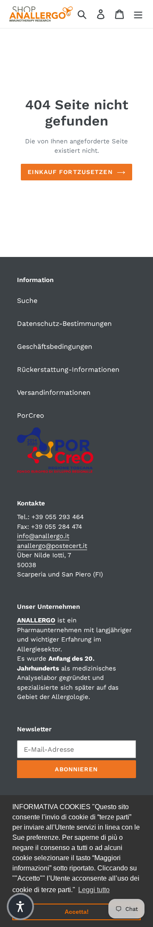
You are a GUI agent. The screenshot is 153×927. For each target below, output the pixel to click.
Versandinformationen (54, 392)
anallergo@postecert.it (52, 546)
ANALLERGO (36, 620)
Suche (27, 301)
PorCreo (30, 415)
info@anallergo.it (43, 536)
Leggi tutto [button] (94, 889)
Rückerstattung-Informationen (68, 369)
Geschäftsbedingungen (54, 346)
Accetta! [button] (77, 911)
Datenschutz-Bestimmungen (64, 323)
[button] (20, 906)
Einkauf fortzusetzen (70, 171)
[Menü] (138, 14)
